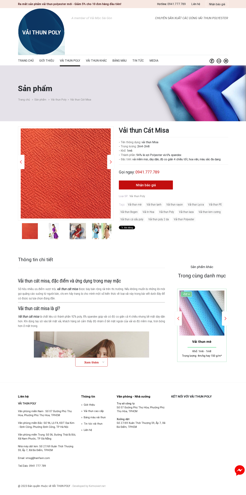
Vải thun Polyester (184, 219)
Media (153, 60)
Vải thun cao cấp (94, 411)
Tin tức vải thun (93, 423)
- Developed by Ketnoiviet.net (88, 486)
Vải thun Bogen (129, 212)
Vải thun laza (186, 212)
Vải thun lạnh (154, 204)
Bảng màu (119, 60)
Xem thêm (91, 362)
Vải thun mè (135, 204)
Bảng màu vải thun (95, 417)
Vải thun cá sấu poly (131, 219)
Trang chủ (26, 60)
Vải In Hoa (148, 212)
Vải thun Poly (70, 60)
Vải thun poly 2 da (158, 219)
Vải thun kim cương (210, 212)
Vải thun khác (96, 60)
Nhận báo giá (217, 4)
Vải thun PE (215, 204)
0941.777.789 (176, 4)
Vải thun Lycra (196, 204)
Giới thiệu (46, 60)
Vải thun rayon (174, 204)
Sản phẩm (35, 88)
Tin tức (138, 60)
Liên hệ (195, 4)
